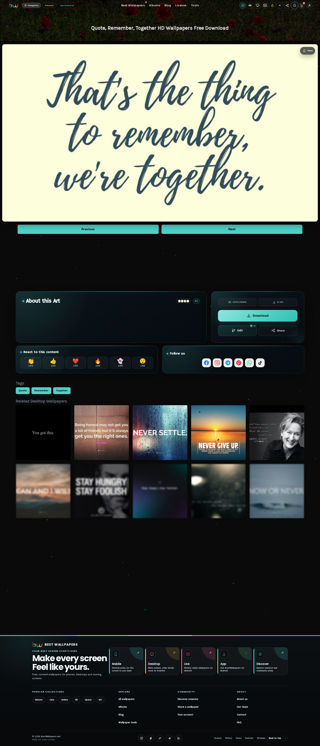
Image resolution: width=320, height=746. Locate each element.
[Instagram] (217, 362)
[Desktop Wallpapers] (257, 5)
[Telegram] (228, 362)
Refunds (249, 738)
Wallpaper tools (128, 722)
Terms (238, 738)
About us (242, 699)
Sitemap (261, 738)
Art (100, 699)
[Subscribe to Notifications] (294, 5)
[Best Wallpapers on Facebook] (151, 738)
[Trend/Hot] (272, 5)
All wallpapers (126, 699)
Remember (41, 390)
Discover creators (188, 699)
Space (88, 699)
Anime (64, 699)
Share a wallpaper (188, 707)
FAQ (239, 722)
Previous (88, 229)
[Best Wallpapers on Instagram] (141, 738)
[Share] (287, 5)
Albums (123, 707)
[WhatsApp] (249, 362)
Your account (185, 714)
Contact (241, 714)
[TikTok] (260, 362)
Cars (52, 699)
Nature (38, 699)
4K (76, 699)
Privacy (228, 738)
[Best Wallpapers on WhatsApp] (178, 738)
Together (62, 390)
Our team (242, 707)
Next (232, 229)
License (217, 738)
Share (281, 330)
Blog (121, 714)
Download (261, 316)
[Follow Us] (279, 5)
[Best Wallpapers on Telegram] (169, 738)
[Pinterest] (238, 362)
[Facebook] (206, 362)
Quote (23, 390)
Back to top (277, 738)
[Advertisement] (160, 263)
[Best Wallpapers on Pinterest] (160, 738)
